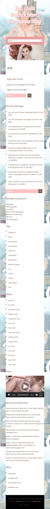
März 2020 (12, 364)
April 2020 (12, 360)
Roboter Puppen (14, 264)
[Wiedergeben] (9, 395)
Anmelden (12, 473)
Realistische (12, 260)
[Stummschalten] (37, 395)
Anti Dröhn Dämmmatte (14, 421)
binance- (9, 436)
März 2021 (12, 328)
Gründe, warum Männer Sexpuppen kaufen (23, 112)
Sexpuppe (9, 204)
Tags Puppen (12, 283)
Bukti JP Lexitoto (11, 458)
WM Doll (9, 217)
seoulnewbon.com (12, 430)
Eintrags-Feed (13, 478)
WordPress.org (13, 487)
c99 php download (12, 451)
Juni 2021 (11, 323)
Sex (9, 269)
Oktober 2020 (13, 337)
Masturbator (12, 255)
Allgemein (12, 232)
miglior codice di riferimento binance (19, 443)
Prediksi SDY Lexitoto (13, 415)
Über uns (26, 505)
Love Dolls (10, 209)
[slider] (23, 394)
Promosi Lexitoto (12, 408)
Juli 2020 (11, 346)
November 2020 (14, 332)
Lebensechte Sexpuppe (15, 212)
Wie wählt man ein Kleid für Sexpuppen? (22, 134)
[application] (25, 386)
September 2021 (14, 319)
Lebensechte (12, 246)
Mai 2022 (11, 305)
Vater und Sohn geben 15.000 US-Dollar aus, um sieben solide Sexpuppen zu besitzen (25, 423)
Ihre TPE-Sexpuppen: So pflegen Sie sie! (22, 119)
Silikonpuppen (11, 207)
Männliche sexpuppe (14, 214)
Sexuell (11, 274)
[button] (25, 386)
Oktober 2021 (13, 314)
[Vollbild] (41, 395)
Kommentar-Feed (14, 483)
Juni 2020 (11, 351)
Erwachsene (12, 242)
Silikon (10, 278)
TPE (9, 287)
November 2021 (14, 310)
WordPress (19, 501)
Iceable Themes (36, 501)
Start (21, 505)
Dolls (10, 237)
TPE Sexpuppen (12, 219)
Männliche (12, 251)
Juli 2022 (11, 300)
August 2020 (12, 342)
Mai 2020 (11, 355)
